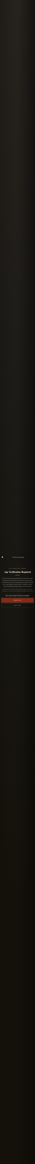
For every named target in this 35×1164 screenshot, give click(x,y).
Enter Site (17, 600)
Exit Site (17, 605)
